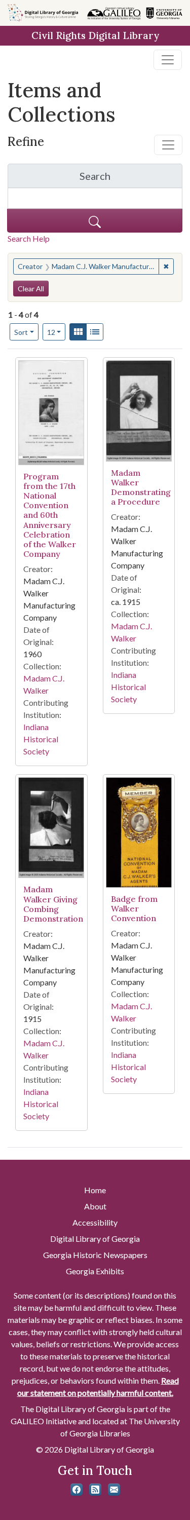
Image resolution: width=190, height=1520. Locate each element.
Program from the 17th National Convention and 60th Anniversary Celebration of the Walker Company (49, 515)
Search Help (29, 238)
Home (95, 1190)
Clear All (31, 288)
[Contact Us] (114, 1490)
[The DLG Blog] (95, 1490)
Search (131, 178)
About (95, 1206)
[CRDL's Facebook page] (76, 1490)
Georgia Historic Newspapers (95, 1255)
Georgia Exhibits (95, 1271)
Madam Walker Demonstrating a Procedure (141, 487)
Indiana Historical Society (40, 739)
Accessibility (95, 1222)
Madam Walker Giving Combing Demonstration (53, 904)
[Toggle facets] (168, 145)
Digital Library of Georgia (95, 1238)
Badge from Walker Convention (134, 908)
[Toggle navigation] (168, 60)
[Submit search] (94, 221)
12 (56, 331)
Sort (21, 332)
